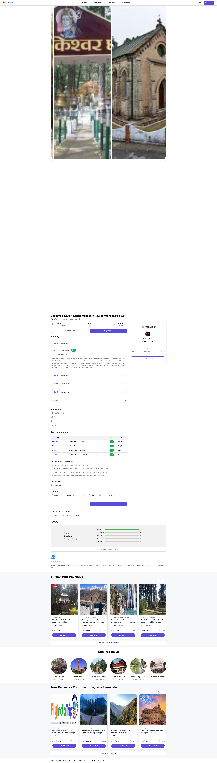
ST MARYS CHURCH (98, 677)
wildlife (56, 495)
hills (82, 495)
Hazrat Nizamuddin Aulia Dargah (158, 677)
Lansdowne (73, 319)
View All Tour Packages (108, 753)
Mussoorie (66, 319)
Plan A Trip (209, 2)
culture (93, 495)
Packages (84, 2)
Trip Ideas (112, 2)
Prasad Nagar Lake (138, 677)
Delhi (79, 319)
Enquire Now (64, 635)
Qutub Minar (78, 677)
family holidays (70, 495)
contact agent (70, 331)
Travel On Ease (147, 338)
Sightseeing (126, 2)
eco (103, 495)
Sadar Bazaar (59, 677)
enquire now (108, 331)
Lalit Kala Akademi (118, 677)
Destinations (98, 2)
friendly (113, 495)
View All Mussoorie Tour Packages (108, 642)
